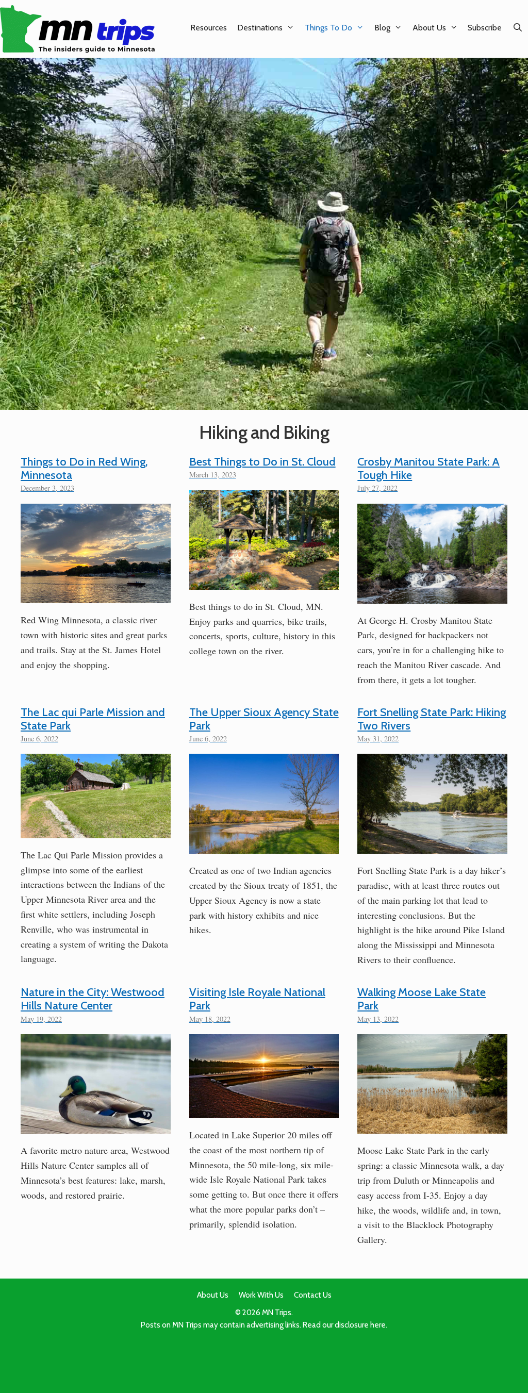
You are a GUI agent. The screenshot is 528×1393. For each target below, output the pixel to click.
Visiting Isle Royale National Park (257, 999)
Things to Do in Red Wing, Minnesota (84, 468)
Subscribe (485, 27)
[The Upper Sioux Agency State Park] (264, 846)
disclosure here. (361, 1325)
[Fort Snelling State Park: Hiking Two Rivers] (432, 846)
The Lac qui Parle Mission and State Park (93, 719)
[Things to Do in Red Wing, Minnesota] (96, 595)
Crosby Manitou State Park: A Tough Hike (428, 468)
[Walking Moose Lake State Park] (432, 1126)
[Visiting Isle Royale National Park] (264, 1110)
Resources (208, 27)
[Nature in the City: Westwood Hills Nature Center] (96, 1126)
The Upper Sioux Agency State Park (264, 719)
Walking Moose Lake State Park (421, 999)
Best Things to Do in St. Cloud (262, 462)
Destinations (260, 27)
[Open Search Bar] (517, 27)
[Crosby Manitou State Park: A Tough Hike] (432, 596)
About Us (429, 27)
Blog (382, 27)
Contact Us (313, 1295)
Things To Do (328, 27)
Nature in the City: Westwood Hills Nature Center (92, 999)
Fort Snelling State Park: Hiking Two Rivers (431, 719)
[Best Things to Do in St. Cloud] (264, 582)
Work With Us (261, 1295)
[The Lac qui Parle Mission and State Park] (96, 830)
